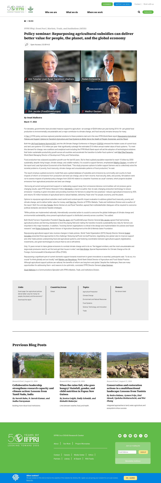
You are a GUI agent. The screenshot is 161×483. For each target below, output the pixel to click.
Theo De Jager (64, 220)
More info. (29, 480)
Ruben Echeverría (42, 229)
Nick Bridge (84, 249)
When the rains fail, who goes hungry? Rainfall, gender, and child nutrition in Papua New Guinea (77, 390)
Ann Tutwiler (48, 205)
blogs (31, 21)
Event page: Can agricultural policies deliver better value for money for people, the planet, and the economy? (30, 294)
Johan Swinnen (107, 265)
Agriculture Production (90, 292)
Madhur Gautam (120, 163)
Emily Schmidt (84, 398)
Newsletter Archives (132, 461)
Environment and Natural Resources (94, 299)
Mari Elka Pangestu (125, 152)
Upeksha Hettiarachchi (125, 398)
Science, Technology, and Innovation (95, 307)
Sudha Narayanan (21, 401)
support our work (123, 4)
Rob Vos (73, 202)
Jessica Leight (69, 398)
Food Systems (87, 303)
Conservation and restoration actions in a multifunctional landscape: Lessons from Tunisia (126, 388)
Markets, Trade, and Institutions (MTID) (66, 28)
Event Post (41, 28)
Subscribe (148, 12)
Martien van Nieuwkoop (68, 259)
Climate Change (88, 295)
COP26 (100, 144)
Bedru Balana (116, 395)
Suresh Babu (21, 398)
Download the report (24, 300)
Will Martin (69, 189)
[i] (139, 12)
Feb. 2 (28, 136)
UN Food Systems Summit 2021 (43, 144)
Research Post (17, 381)
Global (52, 291)
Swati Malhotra (29, 270)
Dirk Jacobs (105, 220)
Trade (85, 311)
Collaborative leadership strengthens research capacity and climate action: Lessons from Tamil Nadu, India (33, 390)
